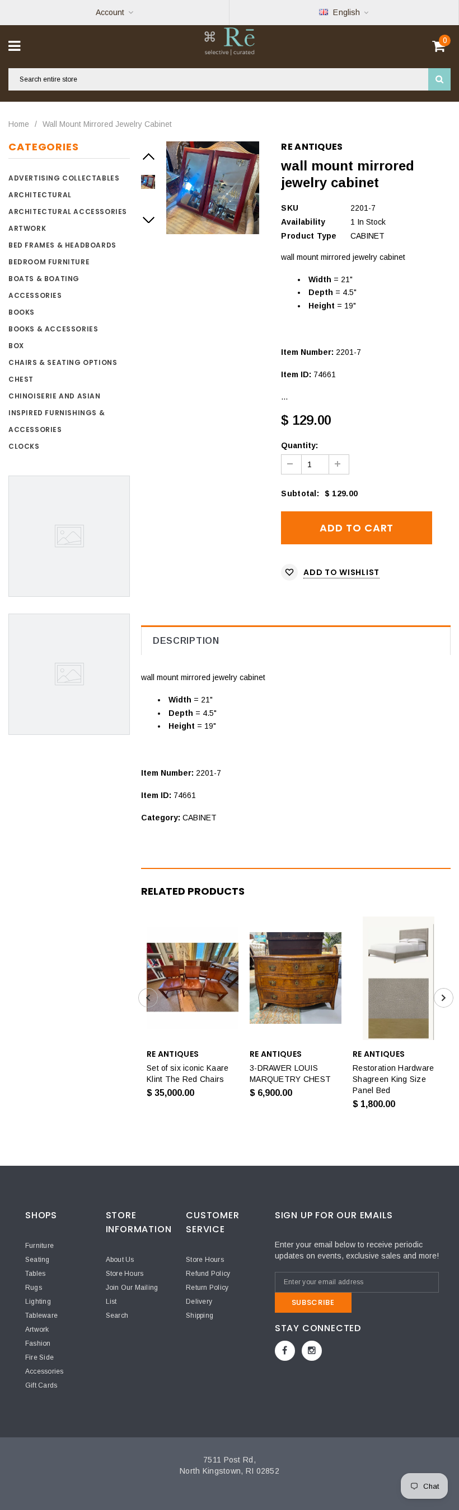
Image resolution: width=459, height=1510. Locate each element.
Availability (303, 221)
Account (110, 12)
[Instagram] (312, 1351)
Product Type (308, 235)
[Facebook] (285, 1351)
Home (18, 124)
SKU (289, 207)
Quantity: (299, 445)
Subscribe (313, 1302)
